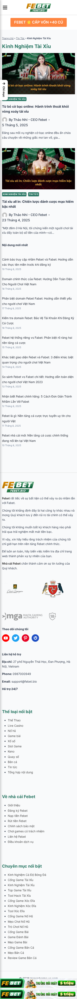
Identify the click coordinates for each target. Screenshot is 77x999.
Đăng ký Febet (18, 810)
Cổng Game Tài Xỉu (20, 880)
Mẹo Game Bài (17, 942)
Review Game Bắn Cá (22, 958)
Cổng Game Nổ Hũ (20, 916)
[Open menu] (6, 7)
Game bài (14, 736)
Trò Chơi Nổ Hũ (18, 926)
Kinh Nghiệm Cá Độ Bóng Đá (27, 874)
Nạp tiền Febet (18, 815)
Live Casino (15, 725)
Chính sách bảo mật (21, 826)
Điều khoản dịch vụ (20, 841)
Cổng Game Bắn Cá (21, 947)
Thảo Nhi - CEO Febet (30, 120)
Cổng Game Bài (18, 932)
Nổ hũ (12, 730)
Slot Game (15, 746)
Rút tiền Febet (17, 821)
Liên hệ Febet (17, 836)
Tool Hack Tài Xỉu (19, 895)
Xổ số (11, 741)
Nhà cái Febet (11, 563)
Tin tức (33, 194)
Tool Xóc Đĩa (16, 911)
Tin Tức (20, 38)
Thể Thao (14, 720)
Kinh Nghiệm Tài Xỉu (14, 99)
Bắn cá (12, 762)
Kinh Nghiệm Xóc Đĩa (22, 906)
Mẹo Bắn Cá (16, 952)
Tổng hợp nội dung (20, 772)
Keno (11, 751)
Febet (6, 498)
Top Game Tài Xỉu (19, 890)
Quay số (13, 756)
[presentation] (38, 73)
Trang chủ (8, 38)
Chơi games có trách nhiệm (26, 831)
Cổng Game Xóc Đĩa (21, 900)
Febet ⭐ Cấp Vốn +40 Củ (38, 22)
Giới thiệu (14, 805)
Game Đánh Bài (18, 937)
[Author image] (4, 119)
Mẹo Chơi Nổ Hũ (19, 921)
